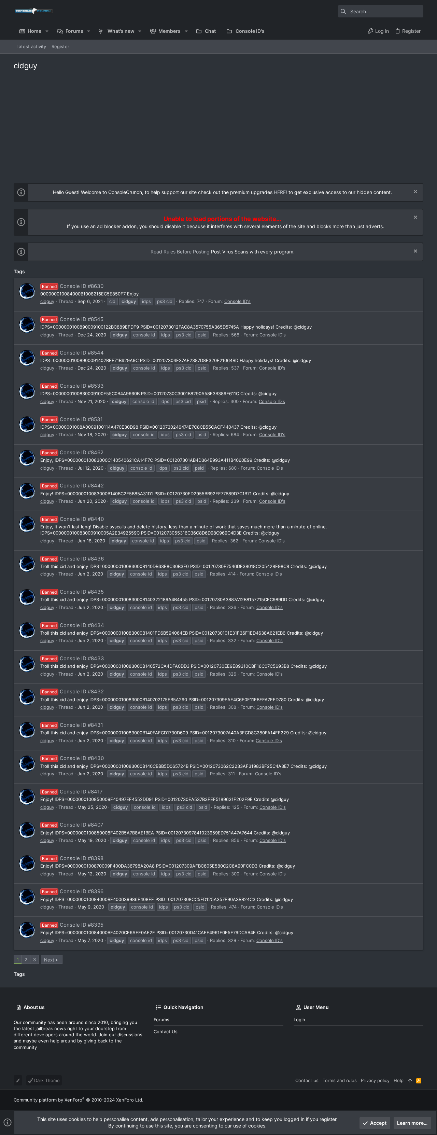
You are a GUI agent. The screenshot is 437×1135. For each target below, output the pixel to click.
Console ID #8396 (72, 891)
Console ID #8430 (73, 758)
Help (399, 1080)
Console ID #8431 (72, 725)
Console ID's (237, 301)
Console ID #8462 (72, 452)
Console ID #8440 (73, 519)
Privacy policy (375, 1080)
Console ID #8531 (72, 419)
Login (299, 1019)
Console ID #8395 (72, 925)
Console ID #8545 (72, 319)
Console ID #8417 (72, 791)
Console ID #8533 (73, 386)
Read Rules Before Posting (180, 251)
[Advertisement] (218, 125)
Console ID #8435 (73, 592)
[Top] (410, 1080)
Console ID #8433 (73, 658)
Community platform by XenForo (78, 1100)
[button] (46, 31)
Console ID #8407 (72, 824)
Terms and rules (340, 1080)
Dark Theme (46, 1080)
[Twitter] (420, 1100)
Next (49, 960)
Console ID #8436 (73, 558)
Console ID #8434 (73, 625)
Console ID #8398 (72, 858)
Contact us (166, 1031)
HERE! (280, 192)
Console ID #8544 (73, 352)
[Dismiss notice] (415, 192)
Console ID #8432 (73, 691)
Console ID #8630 (72, 286)
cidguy (47, 301)
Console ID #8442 (73, 485)
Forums (161, 1019)
